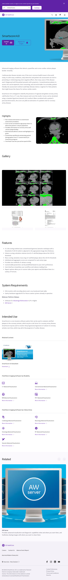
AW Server (8, 303)
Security (48, 575)
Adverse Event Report (23, 550)
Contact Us (11, 550)
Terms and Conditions (52, 573)
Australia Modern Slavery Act (10, 555)
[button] (52, 15)
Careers (4, 550)
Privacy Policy (50, 571)
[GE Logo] (8, 15)
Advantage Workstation (20, 301)
